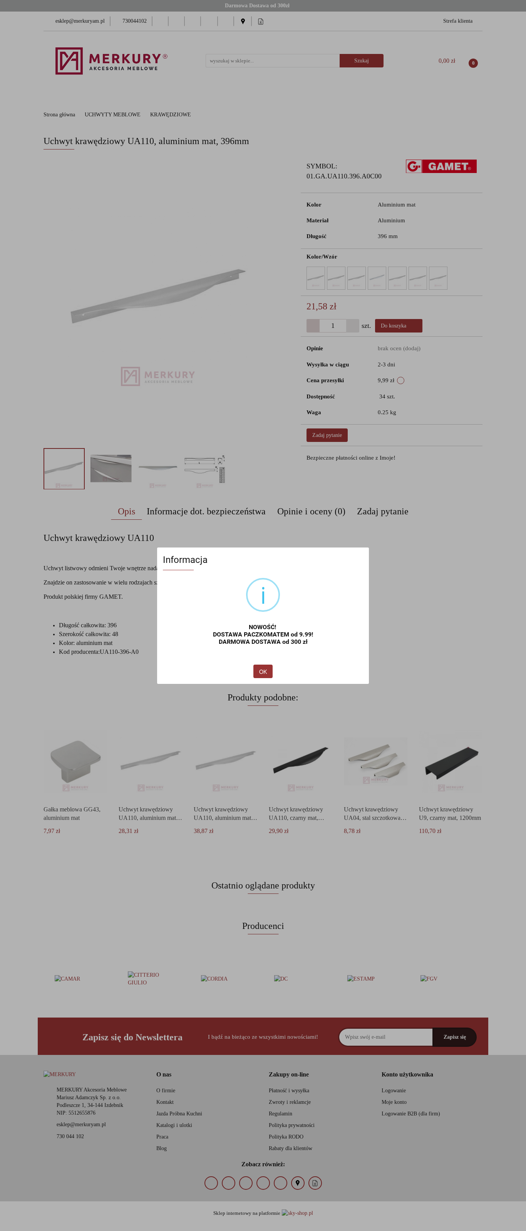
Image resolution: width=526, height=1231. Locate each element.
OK (263, 671)
